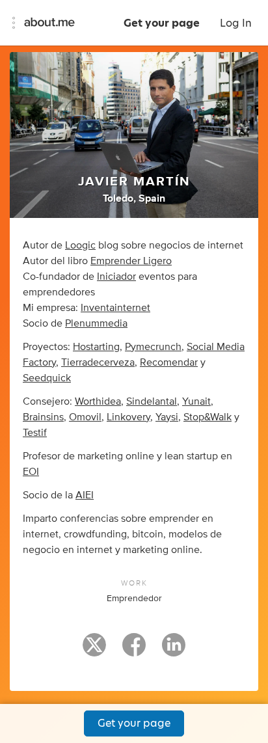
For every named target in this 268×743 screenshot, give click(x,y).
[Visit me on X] (94, 650)
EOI (31, 471)
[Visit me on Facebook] (134, 650)
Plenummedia (96, 323)
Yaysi (166, 417)
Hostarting (96, 347)
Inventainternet (115, 308)
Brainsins (43, 417)
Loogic (80, 245)
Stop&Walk (207, 417)
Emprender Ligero (131, 261)
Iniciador (116, 276)
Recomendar (169, 362)
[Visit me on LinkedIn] (173, 650)
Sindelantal (151, 401)
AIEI (84, 495)
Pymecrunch (153, 347)
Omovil (85, 417)
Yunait (196, 401)
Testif (35, 432)
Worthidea (98, 401)
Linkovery (128, 417)
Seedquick (47, 378)
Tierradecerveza (98, 362)
